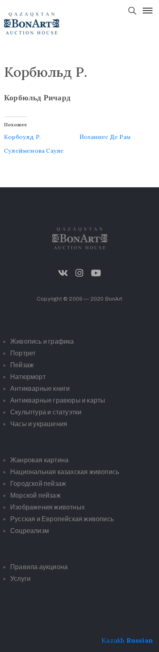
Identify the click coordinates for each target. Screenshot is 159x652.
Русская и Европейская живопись (62, 519)
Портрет (22, 353)
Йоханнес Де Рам (105, 137)
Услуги (20, 578)
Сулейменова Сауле (34, 150)
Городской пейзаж (38, 483)
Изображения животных (47, 507)
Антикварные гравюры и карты (57, 400)
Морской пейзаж (35, 495)
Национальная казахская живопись (64, 471)
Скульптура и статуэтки (46, 412)
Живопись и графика (42, 341)
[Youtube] (95, 273)
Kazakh (113, 640)
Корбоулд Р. (22, 137)
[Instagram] (79, 273)
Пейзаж (22, 365)
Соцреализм (29, 530)
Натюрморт (28, 376)
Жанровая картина (39, 460)
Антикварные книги (40, 388)
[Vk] (63, 273)
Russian (139, 640)
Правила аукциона (39, 566)
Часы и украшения (38, 423)
